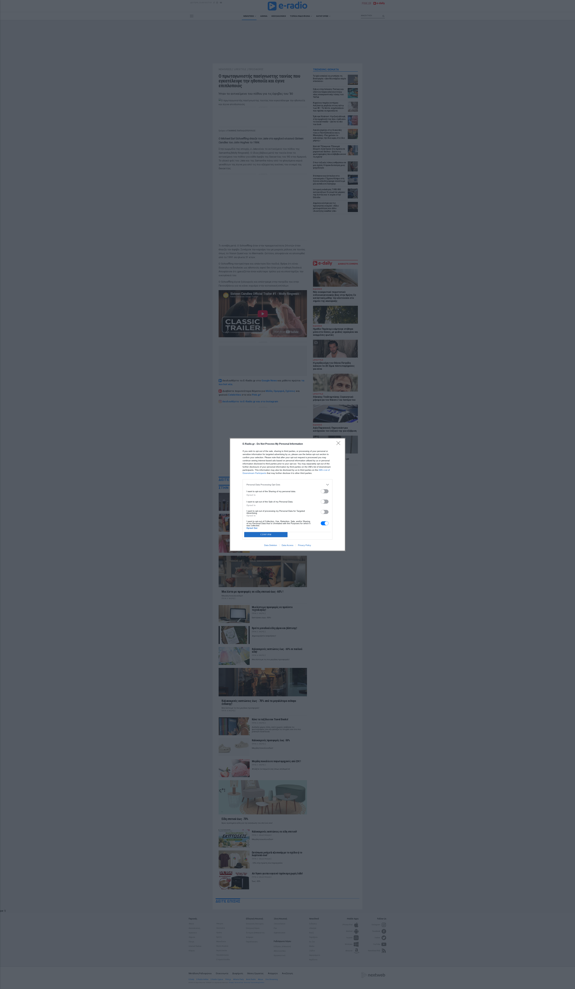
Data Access (287, 545)
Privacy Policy (304, 545)
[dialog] (287, 494)
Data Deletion (270, 545)
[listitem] (287, 484)
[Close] (339, 444)
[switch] (325, 491)
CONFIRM (265, 534)
